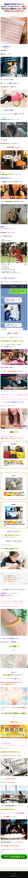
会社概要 (14, 873)
